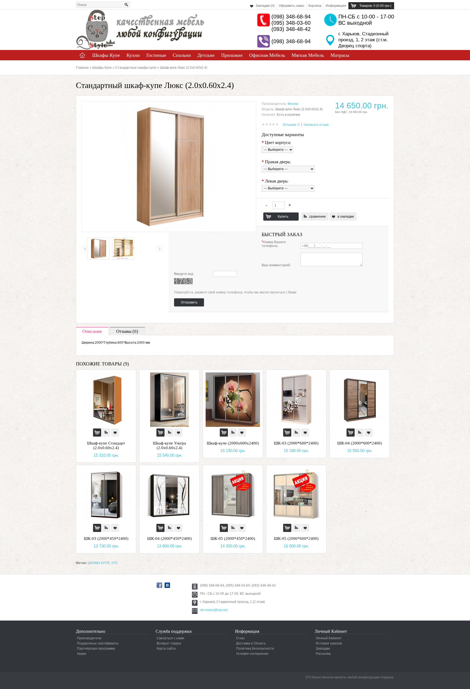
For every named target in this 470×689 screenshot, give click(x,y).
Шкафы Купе (106, 55)
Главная (82, 55)
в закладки (346, 216)
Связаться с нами (170, 638)
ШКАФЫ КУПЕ (99, 563)
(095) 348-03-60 (291, 23)
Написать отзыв (316, 125)
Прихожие (232, 55)
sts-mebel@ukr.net (213, 610)
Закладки (323, 648)
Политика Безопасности (255, 648)
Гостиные (156, 55)
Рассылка (323, 654)
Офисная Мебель (267, 55)
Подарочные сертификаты (98, 643)
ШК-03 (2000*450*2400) (106, 538)
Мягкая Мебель (308, 55)
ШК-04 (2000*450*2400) (169, 538)
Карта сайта (166, 648)
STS (114, 563)
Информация (336, 6)
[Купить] (97, 432)
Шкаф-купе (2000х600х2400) (233, 443)
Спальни (182, 55)
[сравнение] (106, 432)
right (159, 248)
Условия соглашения (252, 654)
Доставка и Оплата (250, 643)
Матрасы (339, 55)
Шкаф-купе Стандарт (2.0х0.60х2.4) (106, 445)
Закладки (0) (265, 6)
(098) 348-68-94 (291, 17)
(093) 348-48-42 (291, 29)
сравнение (317, 216)
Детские (206, 55)
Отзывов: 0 (291, 125)
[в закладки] (115, 432)
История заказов (329, 643)
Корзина (314, 6)
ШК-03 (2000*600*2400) (296, 443)
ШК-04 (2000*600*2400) (359, 443)
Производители (89, 638)
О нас (240, 638)
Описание (92, 331)
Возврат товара (169, 643)
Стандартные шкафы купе (135, 68)
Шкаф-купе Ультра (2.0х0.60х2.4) (169, 445)
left (85, 248)
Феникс (293, 104)
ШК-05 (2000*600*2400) (296, 538)
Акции (81, 654)
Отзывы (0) (127, 331)
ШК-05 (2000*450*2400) (233, 538)
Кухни (133, 55)
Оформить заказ (291, 6)
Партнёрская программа (96, 648)
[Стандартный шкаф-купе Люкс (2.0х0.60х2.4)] (98, 259)
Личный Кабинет (329, 638)
